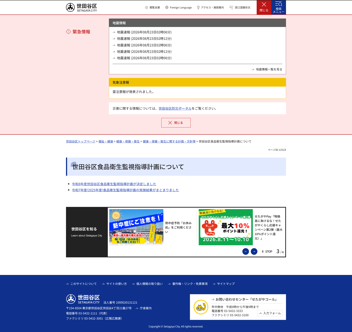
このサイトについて (83, 284)
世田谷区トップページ (80, 141)
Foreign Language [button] (181, 7)
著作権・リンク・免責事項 (190, 284)
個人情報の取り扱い (149, 284)
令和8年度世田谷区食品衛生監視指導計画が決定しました (114, 183)
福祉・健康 (105, 141)
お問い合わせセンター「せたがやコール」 (247, 299)
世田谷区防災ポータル (175, 108)
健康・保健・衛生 (128, 141)
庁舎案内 (146, 308)
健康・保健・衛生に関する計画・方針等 (169, 141)
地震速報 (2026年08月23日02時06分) (144, 32)
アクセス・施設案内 (212, 7)
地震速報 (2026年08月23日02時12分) (144, 38)
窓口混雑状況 (242, 7)
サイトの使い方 (116, 284)
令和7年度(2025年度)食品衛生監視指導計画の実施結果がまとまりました (125, 189)
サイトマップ (226, 284)
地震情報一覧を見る (269, 69)
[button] (152, 7)
